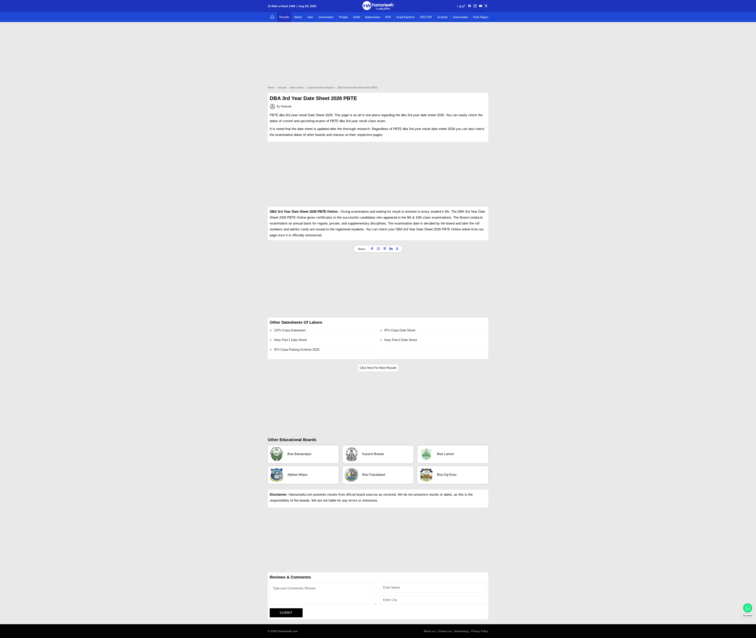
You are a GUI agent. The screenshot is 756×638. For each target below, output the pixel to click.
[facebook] (470, 6)
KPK (388, 17)
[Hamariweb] (378, 6)
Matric (298, 17)
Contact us (444, 631)
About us (429, 631)
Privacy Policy (479, 631)
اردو (462, 6)
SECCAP (426, 17)
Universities (326, 17)
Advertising (461, 631)
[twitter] (486, 6)
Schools (442, 17)
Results (284, 17)
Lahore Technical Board (320, 87)
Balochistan (372, 17)
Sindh (356, 17)
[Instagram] (475, 6)
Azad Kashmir (405, 17)
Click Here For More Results (378, 367)
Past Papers (481, 17)
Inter (310, 17)
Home (271, 87)
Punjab (343, 17)
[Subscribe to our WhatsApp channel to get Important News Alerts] (747, 608)
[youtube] (481, 6)
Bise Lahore (297, 87)
